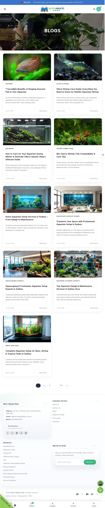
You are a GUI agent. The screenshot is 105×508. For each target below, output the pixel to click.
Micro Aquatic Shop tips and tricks (15, 474)
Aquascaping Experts (15, 281)
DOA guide (56, 418)
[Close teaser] (15, 505)
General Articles (9, 477)
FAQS (54, 411)
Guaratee (55, 421)
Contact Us (56, 408)
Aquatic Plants (8, 470)
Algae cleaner (62, 83)
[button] (76, 401)
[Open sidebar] (103, 154)
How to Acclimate (9, 480)
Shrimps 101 (7, 453)
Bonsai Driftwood (9, 467)
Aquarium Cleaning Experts (68, 281)
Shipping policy (23, 496)
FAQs (30, 496)
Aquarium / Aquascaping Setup (14, 463)
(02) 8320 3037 (16, 419)
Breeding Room (8, 446)
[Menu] (5, 9)
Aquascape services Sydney (68, 216)
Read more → (44, 111)
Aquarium (10, 148)
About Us (55, 404)
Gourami (9, 83)
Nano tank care (12, 345)
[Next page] (67, 386)
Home (45, 35)
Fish (4, 460)
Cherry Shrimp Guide (65, 148)
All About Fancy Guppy (11, 457)
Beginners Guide (58, 415)
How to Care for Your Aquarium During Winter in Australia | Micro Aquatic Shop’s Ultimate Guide (26, 157)
